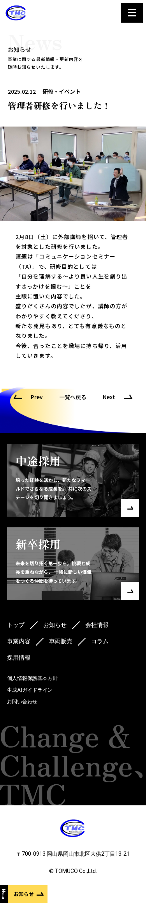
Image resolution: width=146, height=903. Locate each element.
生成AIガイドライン (30, 690)
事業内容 (18, 641)
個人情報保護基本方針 (32, 678)
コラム (100, 641)
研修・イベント (61, 91)
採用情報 (18, 657)
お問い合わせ (22, 702)
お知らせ (55, 624)
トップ (16, 624)
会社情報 (97, 624)
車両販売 (60, 641)
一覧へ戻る (72, 397)
